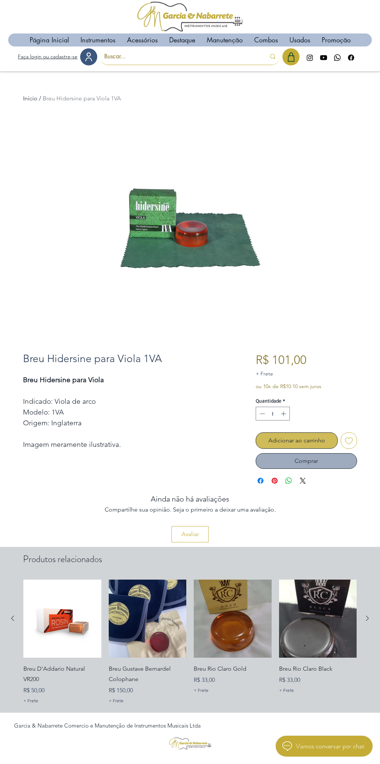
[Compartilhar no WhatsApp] (288, 480)
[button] (98, 39)
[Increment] (284, 413)
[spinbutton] (272, 413)
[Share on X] (302, 480)
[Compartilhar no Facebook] (260, 480)
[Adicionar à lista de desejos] (349, 440)
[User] (88, 56)
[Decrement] (261, 413)
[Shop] (290, 56)
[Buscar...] (273, 56)
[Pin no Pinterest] (274, 480)
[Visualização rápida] (62, 619)
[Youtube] (324, 58)
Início (30, 98)
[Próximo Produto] (367, 618)
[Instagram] (310, 58)
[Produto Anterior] (12, 618)
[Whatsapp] (337, 58)
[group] (190, 642)
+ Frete (264, 373)
